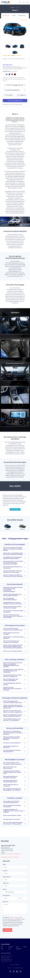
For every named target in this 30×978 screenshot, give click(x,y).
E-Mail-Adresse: (7, 877)
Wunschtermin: (6, 895)
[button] (15, 85)
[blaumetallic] (9, 74)
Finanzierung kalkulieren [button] (13, 90)
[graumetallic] (7, 74)
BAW (2, 949)
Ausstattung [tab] (21, 15)
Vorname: (5, 870)
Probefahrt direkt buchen (16, 100)
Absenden (7, 930)
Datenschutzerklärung (17, 967)
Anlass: (5, 889)
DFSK (17, 947)
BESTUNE (11, 947)
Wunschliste (10, 95)
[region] (15, 686)
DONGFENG (18, 949)
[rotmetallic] (12, 74)
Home (13, 7)
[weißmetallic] (4, 74)
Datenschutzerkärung (14, 917)
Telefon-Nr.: (6, 883)
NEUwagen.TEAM (16, 964)
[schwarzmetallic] (15, 74)
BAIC (2, 947)
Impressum (10, 967)
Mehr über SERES (14, 509)
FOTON (25, 947)
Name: (4, 864)
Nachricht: (6, 901)
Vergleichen (22, 95)
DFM (9, 949)
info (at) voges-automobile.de (12, 853)
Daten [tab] (14, 15)
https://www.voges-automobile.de (10, 857)
